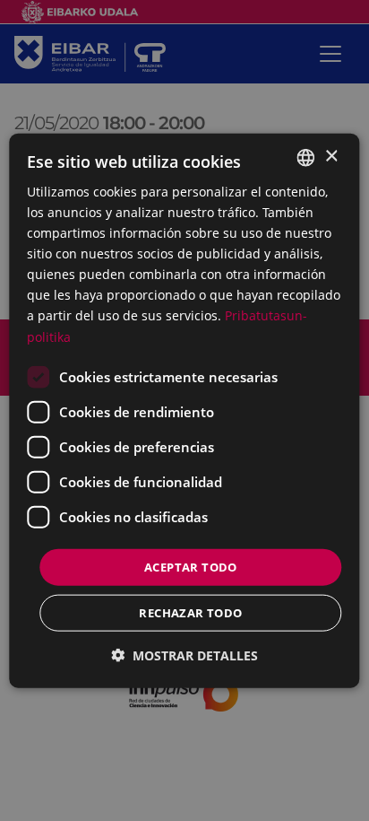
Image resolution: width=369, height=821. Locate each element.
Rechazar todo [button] (190, 613)
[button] (184, 655)
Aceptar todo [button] (190, 566)
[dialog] (184, 410)
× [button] (331, 156)
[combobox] (306, 157)
